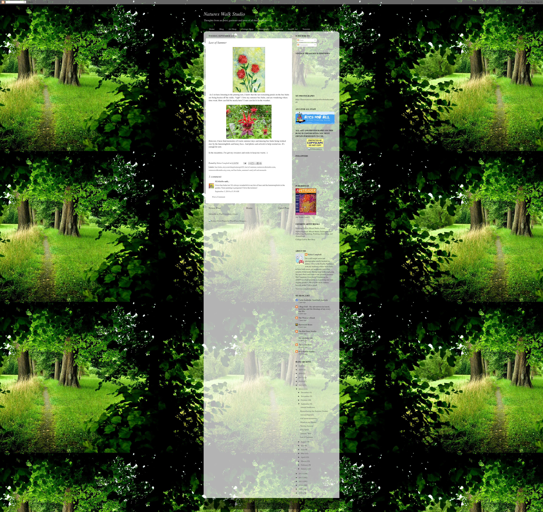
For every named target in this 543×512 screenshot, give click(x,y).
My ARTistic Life (306, 338)
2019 (301, 369)
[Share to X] (255, 163)
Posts (301, 40)
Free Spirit (304, 429)
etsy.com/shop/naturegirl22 (233, 167)
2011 (301, 481)
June (303, 449)
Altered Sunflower (307, 407)
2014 (301, 389)
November (305, 396)
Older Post (283, 208)
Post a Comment (218, 197)
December (305, 392)
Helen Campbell (314, 254)
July (303, 445)
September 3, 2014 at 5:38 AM (227, 191)
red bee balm (236, 170)
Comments (303, 45)
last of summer (250, 167)
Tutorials (306, 29)
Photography (264, 29)
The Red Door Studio (307, 331)
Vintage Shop (247, 29)
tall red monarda (259, 170)
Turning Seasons (306, 426)
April (303, 457)
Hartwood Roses (305, 324)
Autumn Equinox (307, 414)
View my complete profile (306, 288)
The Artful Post (305, 344)
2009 (301, 489)
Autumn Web (305, 433)
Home (212, 29)
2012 (301, 477)
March (303, 461)
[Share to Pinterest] (260, 163)
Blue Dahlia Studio (306, 351)
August (304, 441)
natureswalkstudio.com (266, 167)
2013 (301, 473)
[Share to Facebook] (257, 163)
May (303, 453)
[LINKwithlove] (315, 149)
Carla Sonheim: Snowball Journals (313, 300)
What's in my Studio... (308, 422)
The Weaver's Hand (307, 317)
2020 (301, 366)
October (304, 400)
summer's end (247, 170)
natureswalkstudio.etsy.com (219, 170)
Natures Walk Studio (224, 13)
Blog (221, 29)
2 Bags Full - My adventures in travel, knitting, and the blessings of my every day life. (314, 309)
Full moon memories (308, 418)
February (305, 465)
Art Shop (232, 29)
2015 (301, 385)
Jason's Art (293, 29)
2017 (301, 377)
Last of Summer (306, 437)
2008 (301, 493)
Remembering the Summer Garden (314, 411)
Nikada (279, 505)
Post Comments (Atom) (228, 214)
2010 (301, 485)
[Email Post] (245, 163)
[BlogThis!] (252, 163)
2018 (301, 373)
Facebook (279, 29)
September (305, 404)
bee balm (218, 167)
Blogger (296, 505)
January (304, 468)
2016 (301, 381)
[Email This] (249, 163)
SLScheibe (219, 181)
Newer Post (215, 208)
